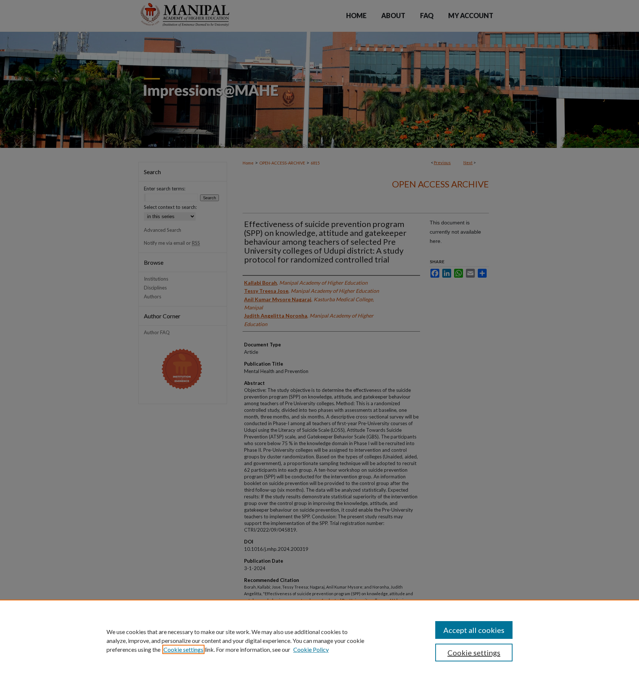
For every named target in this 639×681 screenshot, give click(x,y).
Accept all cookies (473, 630)
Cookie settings (183, 649)
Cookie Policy (311, 649)
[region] (319, 640)
